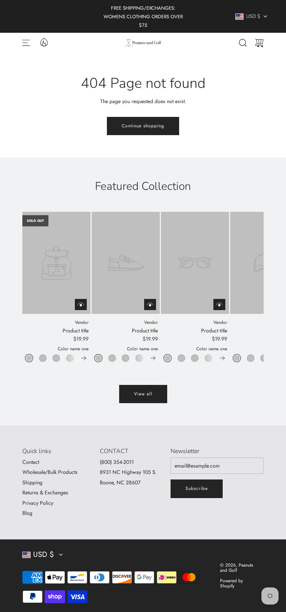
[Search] (243, 43)
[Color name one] (29, 358)
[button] (40, 287)
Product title (76, 330)
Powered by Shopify (231, 583)
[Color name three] (56, 358)
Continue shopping (143, 125)
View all (143, 394)
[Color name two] (43, 358)
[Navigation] (26, 43)
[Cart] (259, 43)
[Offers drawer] (43, 42)
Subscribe (196, 488)
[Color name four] (70, 358)
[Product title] (56, 263)
